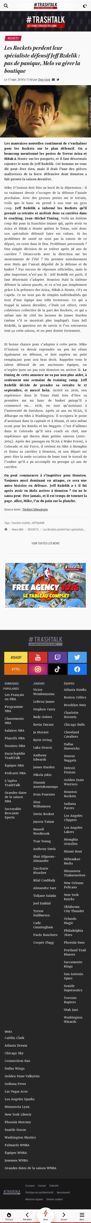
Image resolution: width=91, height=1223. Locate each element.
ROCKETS (33, 529)
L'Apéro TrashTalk (12, 783)
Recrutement (63, 1192)
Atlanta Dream (16, 1045)
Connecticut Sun (17, 1061)
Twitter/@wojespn (35, 509)
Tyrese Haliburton (41, 913)
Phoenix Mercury (18, 1122)
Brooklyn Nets (75, 705)
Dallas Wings (15, 1068)
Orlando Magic (70, 921)
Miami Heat (73, 851)
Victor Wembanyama (43, 692)
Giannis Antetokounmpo (45, 785)
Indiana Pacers (70, 806)
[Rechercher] (6, 6)
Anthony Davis (44, 849)
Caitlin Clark (14, 1038)
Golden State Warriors (74, 782)
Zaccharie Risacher (40, 871)
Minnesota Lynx (17, 1107)
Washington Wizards (73, 1020)
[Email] (52, 79)
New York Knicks (71, 897)
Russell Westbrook (41, 831)
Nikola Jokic (42, 775)
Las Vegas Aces (16, 1091)
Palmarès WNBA (17, 1145)
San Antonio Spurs (73, 976)
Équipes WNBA (16, 1153)
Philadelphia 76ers (73, 933)
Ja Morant (40, 732)
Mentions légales (34, 1199)
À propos (29, 1185)
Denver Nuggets (70, 758)
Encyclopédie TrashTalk (15, 756)
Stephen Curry (44, 709)
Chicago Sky (14, 1053)
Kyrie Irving (42, 740)
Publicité (53, 1185)
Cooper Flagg (43, 942)
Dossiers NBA (15, 746)
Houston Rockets (70, 794)
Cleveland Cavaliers (71, 734)
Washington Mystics (20, 1137)
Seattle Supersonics (73, 988)
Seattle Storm (15, 1130)
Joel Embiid (42, 903)
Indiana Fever (15, 1084)
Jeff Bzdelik (37, 523)
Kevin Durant (43, 725)
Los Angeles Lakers (73, 830)
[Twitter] (57, 79)
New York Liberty (18, 1114)
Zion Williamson (42, 804)
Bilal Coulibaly (44, 880)
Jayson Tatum (43, 822)
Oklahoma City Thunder (74, 909)
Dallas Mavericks (72, 746)
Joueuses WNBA (16, 1160)
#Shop (16, 657)
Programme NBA (14, 709)
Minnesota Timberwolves (74, 873)
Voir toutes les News (45, 543)
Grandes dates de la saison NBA (15, 797)
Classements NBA (14, 721)
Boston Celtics (75, 697)
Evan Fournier (44, 794)
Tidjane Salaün (44, 896)
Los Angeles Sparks (19, 1099)
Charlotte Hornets (71, 715)
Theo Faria (44, 79)
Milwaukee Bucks (72, 861)
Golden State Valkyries (22, 1076)
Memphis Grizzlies (71, 842)
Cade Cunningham (43, 925)
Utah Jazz (71, 1010)
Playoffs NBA (15, 738)
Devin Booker (43, 814)
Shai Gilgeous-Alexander (44, 859)
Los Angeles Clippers (73, 818)
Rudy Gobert (42, 717)
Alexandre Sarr (44, 888)
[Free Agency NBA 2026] (45, 585)
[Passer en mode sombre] (85, 6)
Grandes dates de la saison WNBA (30, 1168)
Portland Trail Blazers (75, 952)
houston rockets (21, 523)
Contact (42, 1185)
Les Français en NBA (14, 697)
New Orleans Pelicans (73, 885)
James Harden (44, 767)
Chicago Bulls (74, 725)
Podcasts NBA (15, 773)
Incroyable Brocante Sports (13, 813)
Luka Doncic (42, 748)
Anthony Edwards (39, 757)
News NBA (17, 529)
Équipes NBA (14, 765)
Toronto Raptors (70, 1000)
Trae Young (42, 841)
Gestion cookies (54, 1199)
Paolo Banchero (45, 935)
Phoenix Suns (74, 942)
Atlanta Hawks (75, 690)
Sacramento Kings (73, 964)
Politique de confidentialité (39, 1192)
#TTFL (16, 669)
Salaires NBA (14, 730)
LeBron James (43, 702)
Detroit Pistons (69, 770)
